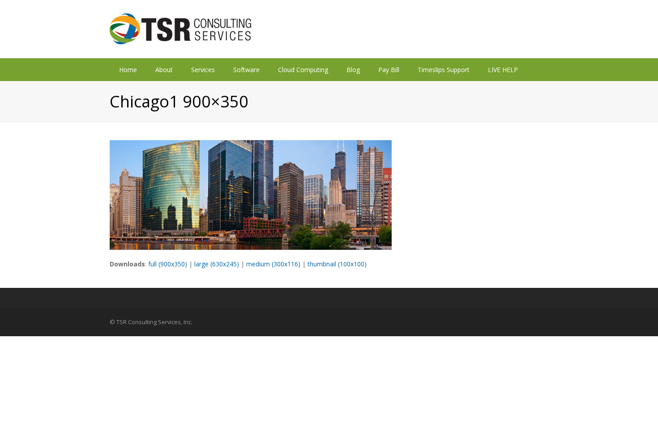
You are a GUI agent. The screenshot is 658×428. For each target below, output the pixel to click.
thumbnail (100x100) (337, 264)
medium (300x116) (273, 264)
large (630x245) (216, 264)
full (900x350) (167, 264)
